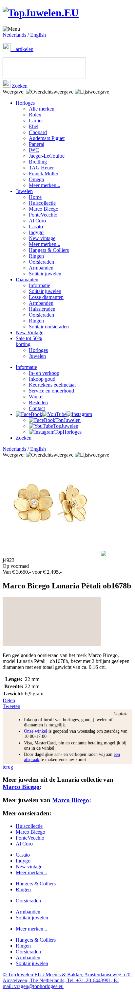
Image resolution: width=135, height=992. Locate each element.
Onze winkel (35, 731)
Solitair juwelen (45, 273)
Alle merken (41, 109)
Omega (36, 179)
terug (8, 767)
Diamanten (27, 279)
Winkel (36, 396)
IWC (34, 150)
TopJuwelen (68, 420)
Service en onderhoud (51, 390)
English (38, 35)
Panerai (36, 144)
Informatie (39, 285)
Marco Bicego (43, 209)
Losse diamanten (46, 297)
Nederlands (14, 35)
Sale (29, 341)
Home (35, 197)
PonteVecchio (43, 215)
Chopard (38, 132)
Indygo (36, 232)
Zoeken (19, 86)
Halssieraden (42, 309)
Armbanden (41, 267)
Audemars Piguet (47, 138)
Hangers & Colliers (49, 250)
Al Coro (37, 220)
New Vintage (29, 332)
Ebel (33, 126)
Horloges (25, 103)
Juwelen (24, 191)
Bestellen (38, 402)
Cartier (36, 120)
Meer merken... (44, 185)
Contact (37, 408)
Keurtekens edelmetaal (52, 385)
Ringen (36, 256)
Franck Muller (43, 173)
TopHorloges (68, 432)
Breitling (38, 162)
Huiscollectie (42, 203)
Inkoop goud (42, 379)
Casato (36, 226)
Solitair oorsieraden (49, 326)
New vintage (42, 238)
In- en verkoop (44, 373)
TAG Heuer (41, 167)
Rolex (35, 114)
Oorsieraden (41, 262)
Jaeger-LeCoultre (47, 156)
